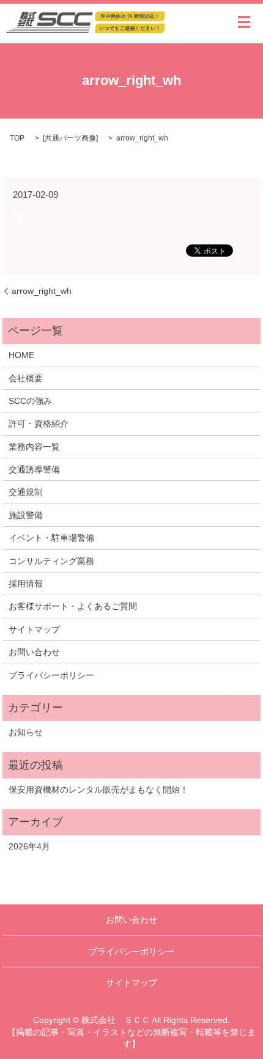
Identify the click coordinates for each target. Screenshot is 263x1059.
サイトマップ (34, 629)
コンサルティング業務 (51, 561)
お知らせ (26, 732)
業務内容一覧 (34, 447)
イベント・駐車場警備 (51, 538)
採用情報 (26, 583)
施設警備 (26, 515)
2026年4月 (29, 846)
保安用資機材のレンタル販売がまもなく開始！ (98, 789)
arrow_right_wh (42, 291)
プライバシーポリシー (51, 675)
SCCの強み (30, 401)
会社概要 (26, 378)
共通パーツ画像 (70, 138)
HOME (21, 355)
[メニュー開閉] (244, 22)
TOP (17, 138)
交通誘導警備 (34, 469)
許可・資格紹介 (39, 423)
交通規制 (26, 492)
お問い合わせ (34, 652)
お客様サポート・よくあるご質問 (73, 606)
